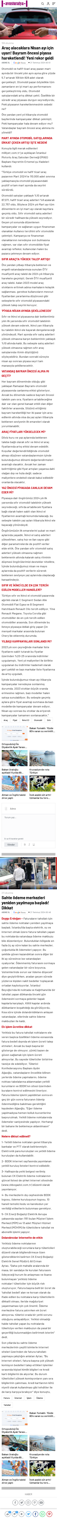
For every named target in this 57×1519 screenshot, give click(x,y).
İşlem (29, 1398)
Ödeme (39, 1398)
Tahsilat (7, 1405)
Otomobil (38, 720)
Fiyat (15, 720)
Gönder (11, 844)
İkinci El (25, 720)
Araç (6, 720)
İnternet (18, 1398)
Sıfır (49, 720)
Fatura (7, 1398)
